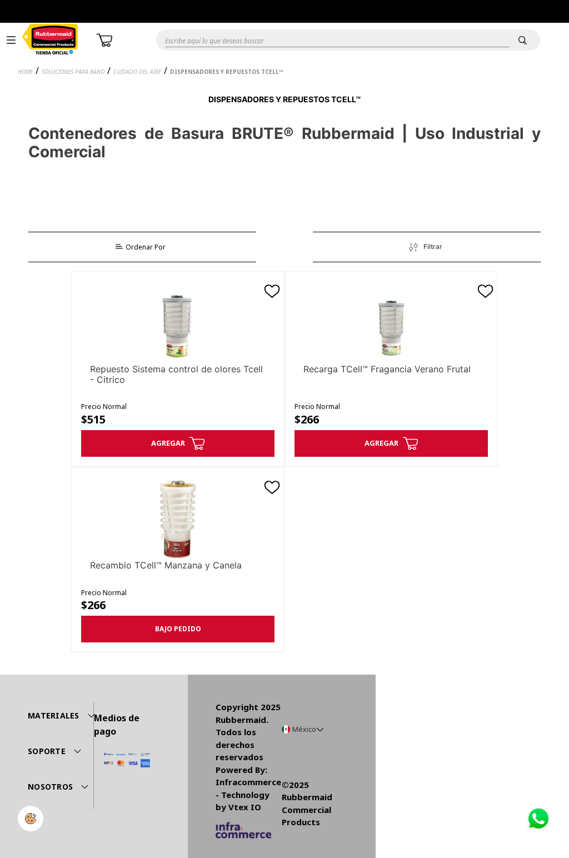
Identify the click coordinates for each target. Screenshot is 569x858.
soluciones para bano (73, 72)
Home (25, 72)
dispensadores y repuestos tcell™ (226, 72)
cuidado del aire (137, 72)
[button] (11, 40)
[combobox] (326, 40)
